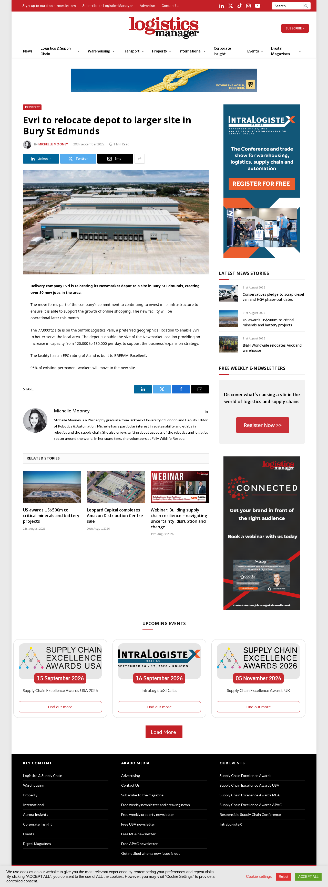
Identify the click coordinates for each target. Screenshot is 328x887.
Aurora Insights (35, 814)
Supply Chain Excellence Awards (245, 775)
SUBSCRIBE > (295, 28)
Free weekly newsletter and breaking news (155, 805)
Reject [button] (283, 877)
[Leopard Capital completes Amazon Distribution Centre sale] (116, 487)
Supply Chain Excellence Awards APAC (251, 805)
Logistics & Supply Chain (55, 51)
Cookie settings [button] (259, 876)
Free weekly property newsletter (147, 814)
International (190, 51)
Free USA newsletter (138, 824)
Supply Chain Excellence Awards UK (258, 690)
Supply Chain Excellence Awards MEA (250, 795)
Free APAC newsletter (139, 843)
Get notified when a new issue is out (150, 853)
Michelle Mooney (53, 144)
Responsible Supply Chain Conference (250, 814)
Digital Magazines (280, 51)
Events (253, 51)
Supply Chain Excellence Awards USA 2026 (60, 690)
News (27, 51)
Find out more (60, 706)
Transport (131, 51)
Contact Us (170, 6)
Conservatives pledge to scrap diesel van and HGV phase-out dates (273, 297)
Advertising (130, 775)
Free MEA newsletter (138, 834)
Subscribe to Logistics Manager (108, 6)
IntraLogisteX (231, 824)
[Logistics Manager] (164, 28)
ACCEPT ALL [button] (308, 877)
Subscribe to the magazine (142, 795)
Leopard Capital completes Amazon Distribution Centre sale (115, 515)
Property (159, 51)
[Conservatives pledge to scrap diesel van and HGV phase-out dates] (228, 293)
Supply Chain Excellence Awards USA (249, 785)
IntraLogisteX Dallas (159, 690)
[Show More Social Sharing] (140, 159)
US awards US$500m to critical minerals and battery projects (51, 515)
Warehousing (99, 51)
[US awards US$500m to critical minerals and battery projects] (52, 487)
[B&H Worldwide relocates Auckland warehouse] (228, 344)
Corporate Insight (222, 51)
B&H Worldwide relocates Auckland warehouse (272, 348)
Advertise (147, 6)
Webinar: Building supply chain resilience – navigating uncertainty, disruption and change (179, 518)
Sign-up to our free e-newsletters (49, 6)
